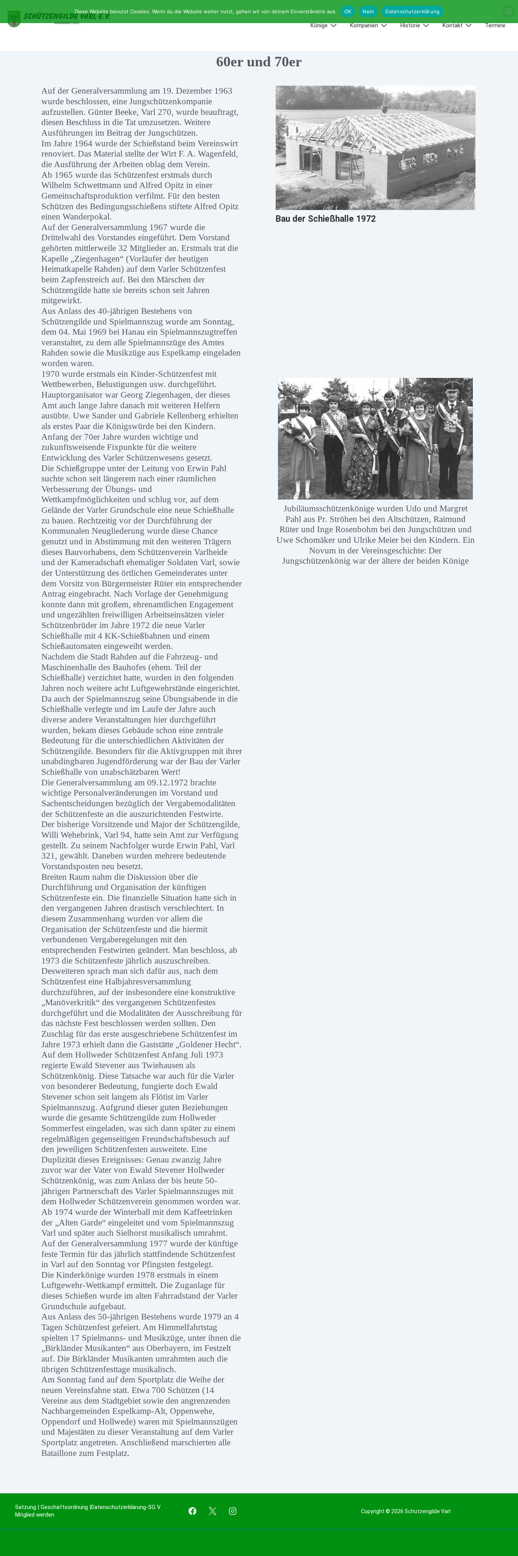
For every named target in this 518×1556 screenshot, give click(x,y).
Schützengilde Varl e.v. (35, 35)
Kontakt (453, 25)
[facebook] (192, 1511)
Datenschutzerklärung (412, 11)
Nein (368, 11)
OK (348, 11)
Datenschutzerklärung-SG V (126, 1507)
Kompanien (364, 25)
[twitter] (212, 1511)
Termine (495, 25)
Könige (319, 25)
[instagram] (232, 1511)
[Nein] (508, 11)
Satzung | (28, 1507)
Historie (410, 25)
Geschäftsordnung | (66, 1507)
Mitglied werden (34, 1514)
